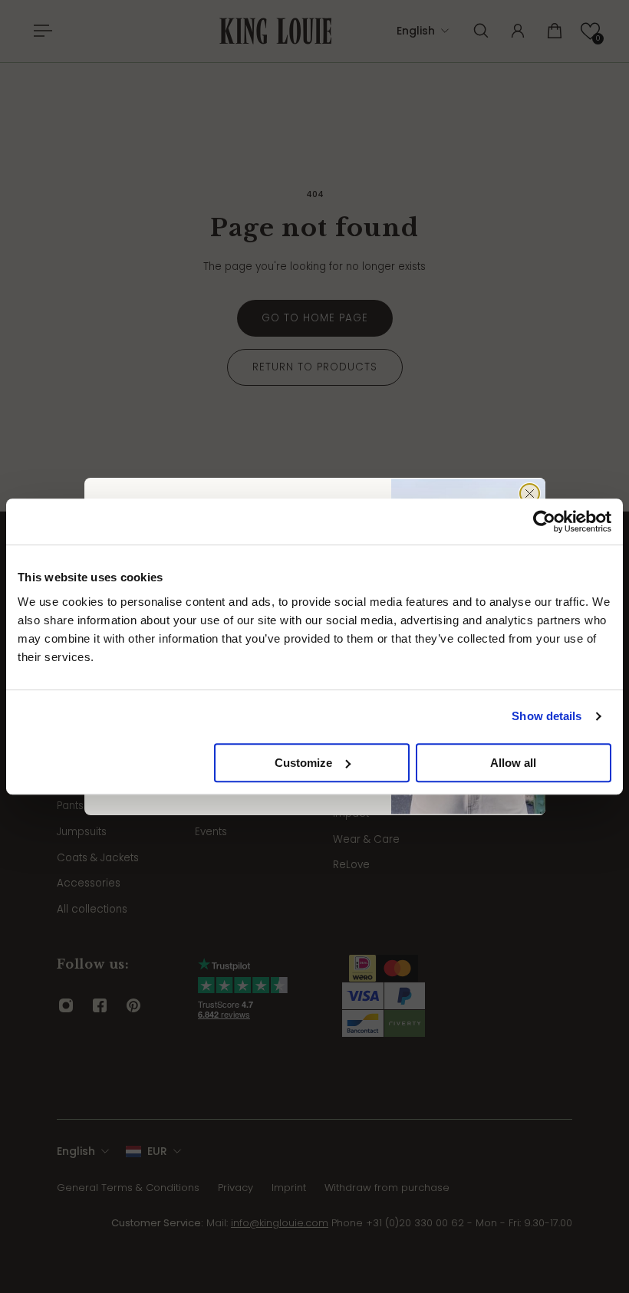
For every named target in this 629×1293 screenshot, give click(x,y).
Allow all (513, 762)
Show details (546, 715)
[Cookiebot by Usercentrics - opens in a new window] (544, 521)
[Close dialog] (529, 493)
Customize (303, 762)
